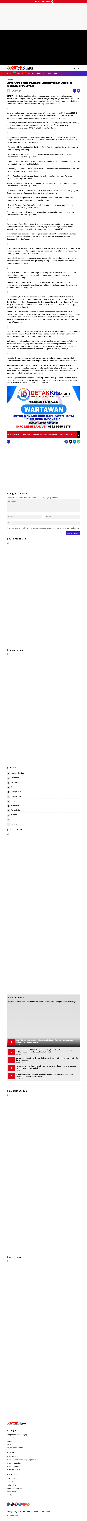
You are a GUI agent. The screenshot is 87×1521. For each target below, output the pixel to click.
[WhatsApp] (78, 442)
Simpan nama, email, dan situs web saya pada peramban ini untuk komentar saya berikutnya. (44, 528)
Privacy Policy (12, 1492)
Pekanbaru (15, 778)
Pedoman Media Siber (15, 1488)
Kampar (14, 824)
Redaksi (9, 1495)
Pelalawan (15, 782)
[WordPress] (20, 1504)
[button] (74, 68)
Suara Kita (10, 1441)
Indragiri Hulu (16, 792)
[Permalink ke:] (9, 91)
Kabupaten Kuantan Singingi (17, 1435)
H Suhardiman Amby (16, 1466)
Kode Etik (10, 1482)
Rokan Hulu (15, 810)
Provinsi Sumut (14, 1470)
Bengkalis (14, 801)
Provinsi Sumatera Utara (15, 1448)
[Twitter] (70, 442)
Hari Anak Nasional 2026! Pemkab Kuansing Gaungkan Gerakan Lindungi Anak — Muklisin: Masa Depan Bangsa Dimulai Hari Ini (47, 1051)
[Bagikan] (78, 91)
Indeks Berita (11, 1478)
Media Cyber (11, 1485)
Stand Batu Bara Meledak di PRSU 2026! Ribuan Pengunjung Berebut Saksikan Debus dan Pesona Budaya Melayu (45, 1075)
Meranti (14, 815)
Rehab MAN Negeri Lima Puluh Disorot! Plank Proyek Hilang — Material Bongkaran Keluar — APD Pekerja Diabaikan (47, 1067)
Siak (12, 787)
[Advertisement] (43, 468)
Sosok (9, 1444)
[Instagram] (24, 1504)
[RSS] (28, 1504)
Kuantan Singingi (17, 773)
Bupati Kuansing (15, 1463)
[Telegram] (74, 442)
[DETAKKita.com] (25, 68)
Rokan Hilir (15, 805)
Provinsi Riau (11, 1438)
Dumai (13, 819)
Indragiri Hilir (16, 796)
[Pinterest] (16, 1504)
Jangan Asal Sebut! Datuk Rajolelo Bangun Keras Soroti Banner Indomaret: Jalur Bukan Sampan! (47, 1059)
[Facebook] (66, 442)
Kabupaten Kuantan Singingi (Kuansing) (23, 1460)
